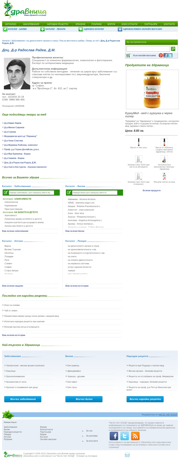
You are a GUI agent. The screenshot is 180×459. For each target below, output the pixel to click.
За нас (89, 431)
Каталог (44, 437)
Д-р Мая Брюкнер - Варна (17, 154)
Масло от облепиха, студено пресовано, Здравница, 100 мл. (164, 149)
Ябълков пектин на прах (164, 182)
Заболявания (18, 41)
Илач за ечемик (12, 305)
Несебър (9, 253)
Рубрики (8, 439)
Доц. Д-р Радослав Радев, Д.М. (20, 162)
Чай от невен (10, 310)
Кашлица (10, 371)
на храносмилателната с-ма (82, 249)
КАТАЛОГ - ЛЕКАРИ (55, 29)
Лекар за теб (92, 41)
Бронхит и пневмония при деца (22, 387)
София (8, 267)
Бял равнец (73, 365)
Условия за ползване (86, 456)
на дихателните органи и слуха (42, 41)
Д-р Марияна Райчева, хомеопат (21, 145)
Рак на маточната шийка (72, 41)
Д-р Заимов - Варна (14, 158)
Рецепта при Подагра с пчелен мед (146, 365)
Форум (43, 427)
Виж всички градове (12, 286)
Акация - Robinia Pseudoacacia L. (84, 206)
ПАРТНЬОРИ (150, 24)
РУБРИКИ (97, 24)
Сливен (8, 263)
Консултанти (46, 429)
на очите (72, 256)
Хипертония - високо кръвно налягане (25, 365)
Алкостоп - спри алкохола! (81, 210)
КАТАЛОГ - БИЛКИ (17, 29)
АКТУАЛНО (10, 24)
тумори (71, 270)
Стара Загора (11, 270)
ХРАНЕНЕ (80, 24)
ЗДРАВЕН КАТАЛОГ (94, 29)
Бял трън (72, 387)
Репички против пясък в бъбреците (21, 327)
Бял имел (72, 382)
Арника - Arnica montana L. (81, 224)
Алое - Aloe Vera (76, 213)
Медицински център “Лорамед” (20, 136)
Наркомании (11, 205)
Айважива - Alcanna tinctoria (81, 199)
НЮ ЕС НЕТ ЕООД (168, 415)
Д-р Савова (10, 132)
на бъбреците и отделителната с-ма (86, 253)
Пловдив (9, 256)
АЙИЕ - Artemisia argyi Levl (81, 203)
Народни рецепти (13, 432)
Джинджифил (74, 371)
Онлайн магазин (48, 439)
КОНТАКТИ (169, 24)
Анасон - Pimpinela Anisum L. (82, 217)
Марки (43, 434)
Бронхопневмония (15, 376)
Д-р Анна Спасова (13, 140)
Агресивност (11, 215)
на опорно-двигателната (80, 260)
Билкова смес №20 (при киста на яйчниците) (138, 166)
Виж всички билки (74, 231)
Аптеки (7, 437)
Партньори (45, 432)
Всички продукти (151, 190)
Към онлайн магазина (144, 55)
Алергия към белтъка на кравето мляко (24, 222)
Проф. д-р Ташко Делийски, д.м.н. (21, 149)
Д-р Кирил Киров (12, 123)
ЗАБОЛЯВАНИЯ (31, 24)
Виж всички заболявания (15, 231)
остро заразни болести (79, 267)
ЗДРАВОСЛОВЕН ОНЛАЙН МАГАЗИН (142, 29)
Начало (6, 41)
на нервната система (78, 263)
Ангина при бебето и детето (19, 226)
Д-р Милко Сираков (14, 127)
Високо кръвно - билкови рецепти (145, 371)
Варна (8, 246)
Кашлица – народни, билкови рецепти (148, 382)
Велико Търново (13, 249)
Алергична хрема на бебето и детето (23, 219)
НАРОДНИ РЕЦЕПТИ (57, 24)
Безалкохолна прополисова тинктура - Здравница (164, 167)
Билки (7, 429)
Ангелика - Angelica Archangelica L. (85, 220)
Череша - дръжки (76, 376)
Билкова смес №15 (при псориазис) (138, 183)
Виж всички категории (76, 286)
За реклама (92, 436)
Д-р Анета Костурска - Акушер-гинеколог (25, 167)
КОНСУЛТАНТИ (129, 24)
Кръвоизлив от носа (16, 382)
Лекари (7, 434)
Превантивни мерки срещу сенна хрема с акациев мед (31, 316)
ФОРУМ (111, 24)
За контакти (92, 441)
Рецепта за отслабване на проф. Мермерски (151, 376)
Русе (7, 260)
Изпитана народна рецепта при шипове (24, 321)
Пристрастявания (13, 209)
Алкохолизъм (11, 202)
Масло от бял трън (138, 147)
